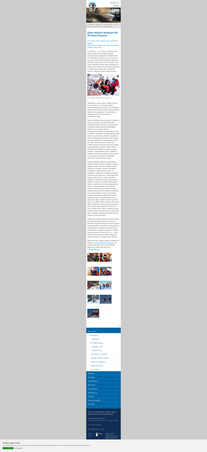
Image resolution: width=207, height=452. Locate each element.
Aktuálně (98, 24)
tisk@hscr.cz (95, 249)
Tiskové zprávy (107, 24)
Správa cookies (110, 412)
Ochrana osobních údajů (96, 412)
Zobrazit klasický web (105, 414)
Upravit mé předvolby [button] (18, 448)
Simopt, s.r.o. (96, 429)
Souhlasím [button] (5, 448)
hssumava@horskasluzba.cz (104, 243)
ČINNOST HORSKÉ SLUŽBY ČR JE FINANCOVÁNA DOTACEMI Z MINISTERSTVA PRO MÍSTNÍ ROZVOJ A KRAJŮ (111, 436)
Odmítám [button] (11, 448)
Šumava (89, 43)
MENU (116, 6)
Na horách (90, 24)
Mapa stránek (92, 414)
